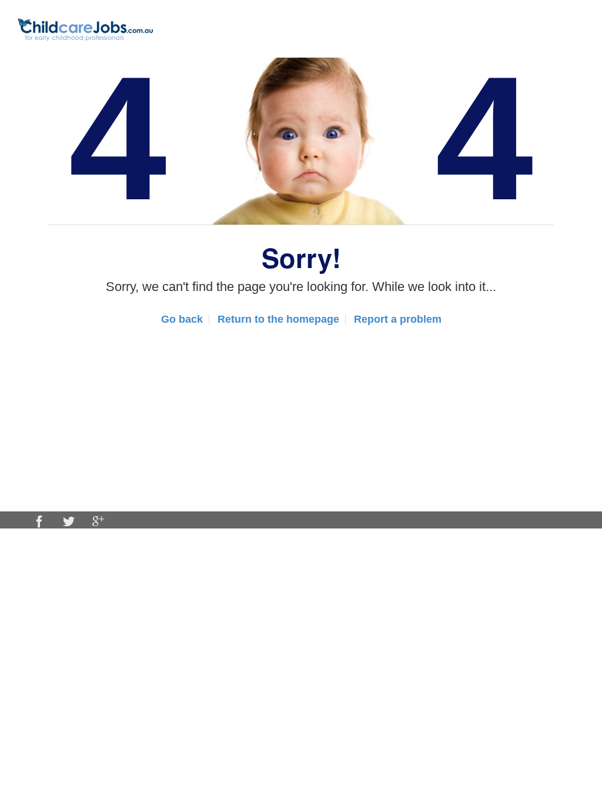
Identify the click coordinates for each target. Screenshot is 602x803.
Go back (182, 319)
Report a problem (398, 319)
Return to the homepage (278, 319)
